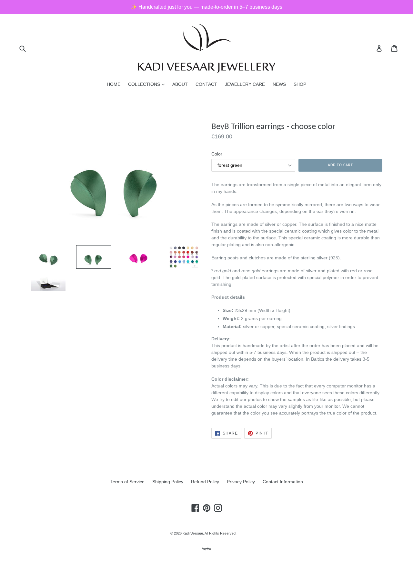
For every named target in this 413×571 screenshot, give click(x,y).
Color (216, 153)
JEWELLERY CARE (245, 84)
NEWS (279, 84)
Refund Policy (205, 481)
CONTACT (206, 84)
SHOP (300, 84)
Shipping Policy (167, 481)
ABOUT (180, 84)
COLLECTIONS (148, 84)
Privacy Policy (241, 481)
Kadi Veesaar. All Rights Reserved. (210, 533)
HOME (113, 84)
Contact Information (283, 481)
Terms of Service (127, 481)
